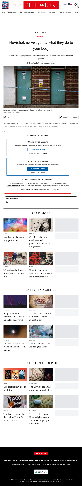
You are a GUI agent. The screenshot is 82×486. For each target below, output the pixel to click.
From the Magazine (65, 12)
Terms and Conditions (43, 461)
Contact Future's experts (23, 461)
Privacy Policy (60, 461)
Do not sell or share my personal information (51, 464)
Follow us (65, 117)
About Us (7, 461)
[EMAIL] (7, 202)
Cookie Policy (72, 461)
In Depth (40, 36)
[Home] (3, 12)
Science (43, 32)
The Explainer (11, 12)
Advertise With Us (19, 464)
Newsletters (41, 12)
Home (36, 32)
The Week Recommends (27, 12)
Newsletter (75, 117)
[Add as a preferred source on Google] (41, 471)
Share (8, 117)
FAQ (29, 464)
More (76, 12)
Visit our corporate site (66, 480)
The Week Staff (34, 63)
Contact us (55, 189)
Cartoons (52, 12)
